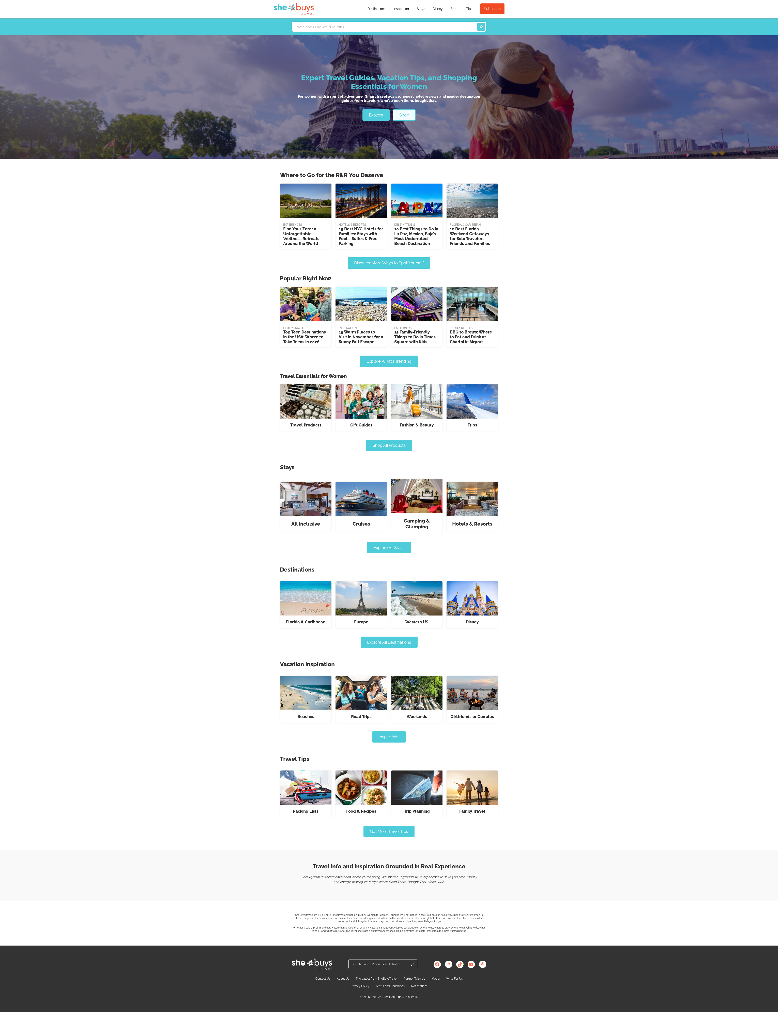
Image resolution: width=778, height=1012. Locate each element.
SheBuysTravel (380, 996)
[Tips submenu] (474, 9)
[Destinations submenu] (387, 9)
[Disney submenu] (445, 9)
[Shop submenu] (460, 9)
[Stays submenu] (427, 9)
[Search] (412, 964)
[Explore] (481, 27)
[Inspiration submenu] (411, 9)
